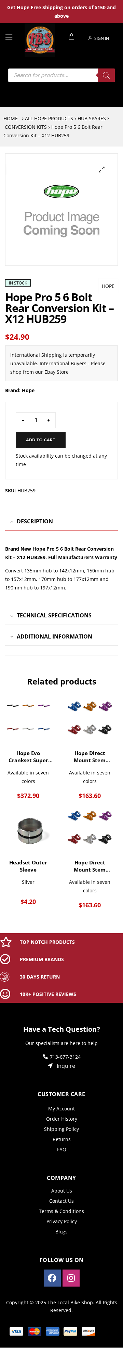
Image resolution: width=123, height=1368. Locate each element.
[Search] (106, 75)
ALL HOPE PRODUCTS (49, 118)
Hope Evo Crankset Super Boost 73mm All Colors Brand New (28, 757)
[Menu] (12, 36)
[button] (101, 169)
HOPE (108, 286)
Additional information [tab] (54, 636)
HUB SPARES (92, 118)
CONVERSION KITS (26, 127)
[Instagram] (71, 1278)
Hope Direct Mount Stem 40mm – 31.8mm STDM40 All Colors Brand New (90, 757)
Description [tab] (35, 521)
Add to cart (40, 439)
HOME (10, 118)
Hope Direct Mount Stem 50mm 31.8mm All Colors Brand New (89, 866)
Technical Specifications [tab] (54, 615)
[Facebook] (52, 1278)
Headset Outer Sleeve (28, 866)
